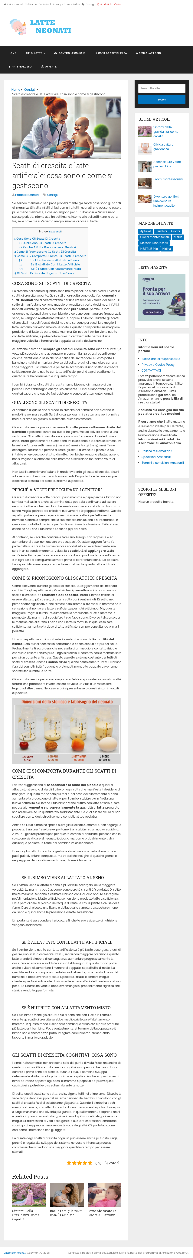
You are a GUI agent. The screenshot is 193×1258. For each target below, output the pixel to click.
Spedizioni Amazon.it (156, 457)
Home (12, 53)
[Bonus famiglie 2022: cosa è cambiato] (67, 1195)
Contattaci (45, 4)
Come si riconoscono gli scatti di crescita (45, 251)
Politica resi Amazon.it (157, 451)
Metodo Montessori (154, 243)
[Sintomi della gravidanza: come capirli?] (29, 1195)
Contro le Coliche (71, 53)
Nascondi (55, 231)
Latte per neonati (15, 1252)
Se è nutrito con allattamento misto (50, 269)
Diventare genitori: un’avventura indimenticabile (166, 201)
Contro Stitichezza (112, 53)
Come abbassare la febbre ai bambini (102, 1213)
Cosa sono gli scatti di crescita (37, 238)
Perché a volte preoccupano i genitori (47, 247)
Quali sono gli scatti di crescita (42, 243)
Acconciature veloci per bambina (167, 164)
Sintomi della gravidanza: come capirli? (25, 1215)
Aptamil (145, 231)
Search (162, 99)
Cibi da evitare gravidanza (163, 147)
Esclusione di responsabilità (161, 359)
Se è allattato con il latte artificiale (49, 264)
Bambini (161, 231)
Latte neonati (15, 4)
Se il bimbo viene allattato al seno (49, 260)
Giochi (175, 231)
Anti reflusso (21, 66)
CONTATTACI (151, 370)
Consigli (90, 4)
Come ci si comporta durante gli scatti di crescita (50, 256)
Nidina (166, 249)
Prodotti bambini (27, 195)
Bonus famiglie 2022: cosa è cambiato (66, 1213)
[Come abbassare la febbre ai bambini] (105, 1195)
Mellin (178, 237)
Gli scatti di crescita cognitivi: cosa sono (44, 273)
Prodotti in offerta (110, 4)
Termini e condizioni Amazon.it (163, 463)
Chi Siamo (31, 4)
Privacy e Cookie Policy (66, 4)
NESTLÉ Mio (149, 249)
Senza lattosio (149, 53)
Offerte (50, 66)
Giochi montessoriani (168, 179)
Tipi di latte (33, 53)
